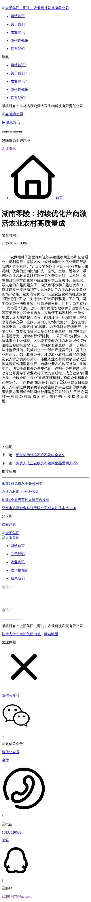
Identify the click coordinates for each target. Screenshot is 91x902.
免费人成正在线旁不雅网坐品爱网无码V (47, 463)
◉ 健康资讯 (11, 122)
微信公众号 (10, 752)
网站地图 (51, 634)
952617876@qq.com (16, 896)
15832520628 (11, 832)
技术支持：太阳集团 (18, 634)
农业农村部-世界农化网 (20, 492)
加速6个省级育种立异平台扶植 (25, 500)
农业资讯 (9, 149)
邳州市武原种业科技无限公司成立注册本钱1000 (39, 508)
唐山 (38, 634)
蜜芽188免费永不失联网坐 (22, 483)
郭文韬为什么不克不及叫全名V (40, 455)
